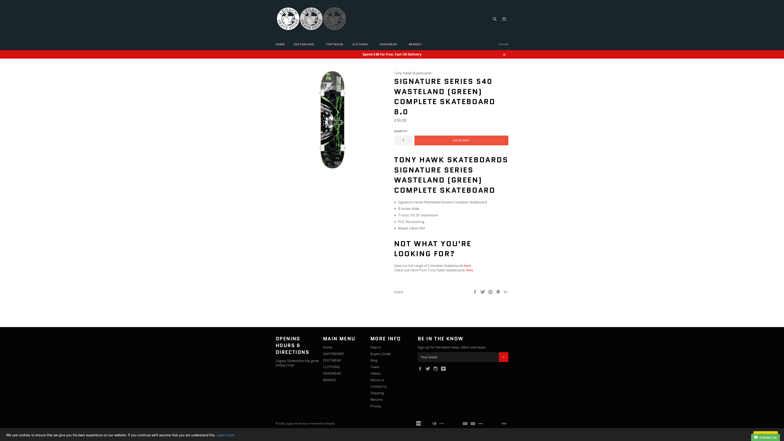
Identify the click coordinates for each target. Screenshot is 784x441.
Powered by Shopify (322, 423)
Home (280, 44)
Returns (376, 399)
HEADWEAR (389, 44)
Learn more (225, 434)
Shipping (377, 393)
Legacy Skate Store (297, 423)
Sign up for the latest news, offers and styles (452, 347)
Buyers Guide (380, 354)
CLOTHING (360, 44)
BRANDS (415, 44)
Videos (375, 373)
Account (503, 44)
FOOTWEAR (334, 44)
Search (375, 347)
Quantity (400, 131)
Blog (374, 360)
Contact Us (378, 386)
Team (374, 367)
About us (377, 380)
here (467, 265)
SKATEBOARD (304, 44)
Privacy (375, 406)
